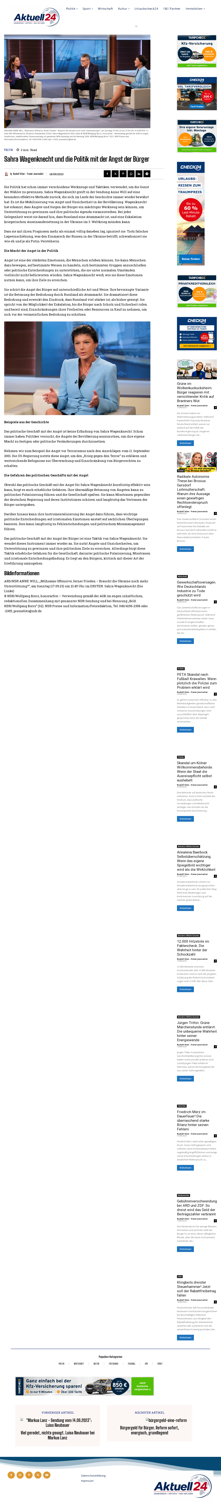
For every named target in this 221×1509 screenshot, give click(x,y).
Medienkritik (183, 1195)
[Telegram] (146, 173)
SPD (180, 1276)
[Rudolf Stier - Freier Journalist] (7, 174)
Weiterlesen (185, 443)
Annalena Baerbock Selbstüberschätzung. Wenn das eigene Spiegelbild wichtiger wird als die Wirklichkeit (196, 861)
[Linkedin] (139, 173)
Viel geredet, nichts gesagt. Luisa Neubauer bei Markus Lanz (58, 1435)
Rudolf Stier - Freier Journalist (28, 174)
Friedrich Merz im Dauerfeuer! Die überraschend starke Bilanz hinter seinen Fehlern (193, 1120)
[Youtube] (46, 1475)
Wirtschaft (182, 576)
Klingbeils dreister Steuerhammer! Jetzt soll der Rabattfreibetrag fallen (196, 1288)
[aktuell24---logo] (181, 1486)
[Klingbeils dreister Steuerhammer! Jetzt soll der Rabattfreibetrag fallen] (197, 1268)
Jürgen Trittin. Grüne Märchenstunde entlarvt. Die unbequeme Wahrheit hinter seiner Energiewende (197, 1031)
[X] (115, 173)
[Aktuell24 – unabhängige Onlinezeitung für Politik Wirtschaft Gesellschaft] (36, 17)
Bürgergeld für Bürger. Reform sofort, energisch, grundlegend (149, 1430)
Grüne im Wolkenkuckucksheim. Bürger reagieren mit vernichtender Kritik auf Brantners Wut (195, 392)
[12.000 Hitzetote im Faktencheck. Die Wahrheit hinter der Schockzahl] (197, 927)
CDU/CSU (182, 1106)
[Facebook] (107, 173)
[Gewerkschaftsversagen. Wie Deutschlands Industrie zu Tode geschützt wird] (197, 568)
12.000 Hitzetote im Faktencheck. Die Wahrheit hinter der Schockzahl (193, 947)
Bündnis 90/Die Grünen (188, 378)
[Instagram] (20, 1475)
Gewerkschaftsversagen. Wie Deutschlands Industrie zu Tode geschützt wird (196, 588)
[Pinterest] (123, 173)
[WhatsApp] (131, 173)
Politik (8, 149)
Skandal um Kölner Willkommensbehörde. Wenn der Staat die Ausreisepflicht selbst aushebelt (195, 771)
